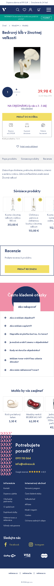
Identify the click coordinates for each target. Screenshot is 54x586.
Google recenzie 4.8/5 (30, 472)
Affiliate (28, 504)
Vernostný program (32, 488)
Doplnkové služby (10, 512)
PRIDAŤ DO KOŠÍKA (27, 116)
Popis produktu (9, 158)
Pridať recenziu (27, 269)
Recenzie (47, 158)
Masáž (14, 26)
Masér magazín (31, 510)
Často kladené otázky (33, 493)
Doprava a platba (10, 493)
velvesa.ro (40, 573)
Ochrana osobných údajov (35, 520)
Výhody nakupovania (11, 525)
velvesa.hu (27, 573)
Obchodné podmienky (7, 500)
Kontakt (6, 488)
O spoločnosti (8, 507)
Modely (25, 26)
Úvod (4, 26)
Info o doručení (27, 108)
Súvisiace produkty (30, 158)
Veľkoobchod (30, 499)
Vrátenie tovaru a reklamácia (10, 518)
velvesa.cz (13, 573)
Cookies (28, 515)
